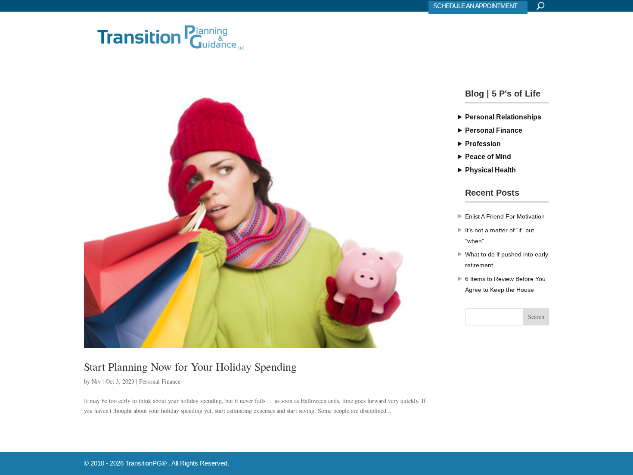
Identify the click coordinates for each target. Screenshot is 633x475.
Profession (483, 143)
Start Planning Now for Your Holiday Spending (190, 366)
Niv (96, 381)
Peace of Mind (488, 156)
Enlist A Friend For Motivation (505, 216)
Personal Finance (159, 381)
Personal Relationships (503, 117)
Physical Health (490, 170)
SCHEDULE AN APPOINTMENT (475, 5)
